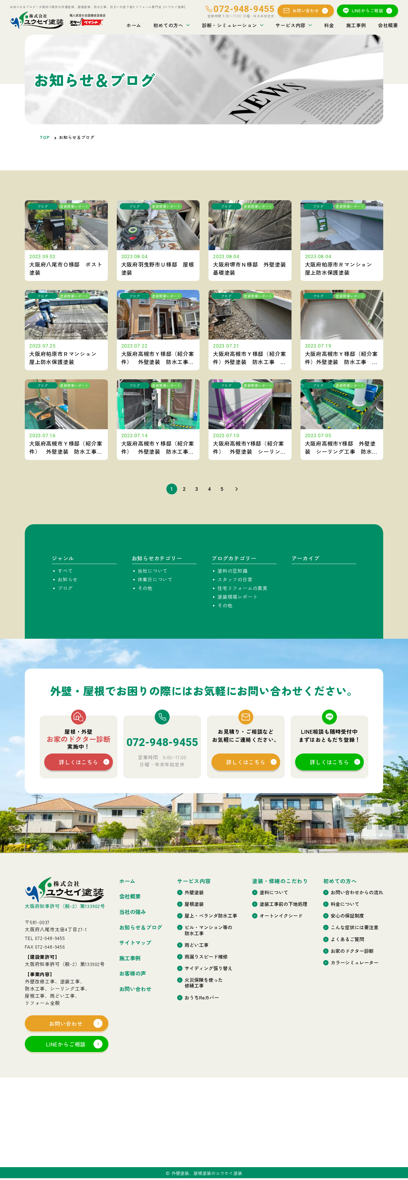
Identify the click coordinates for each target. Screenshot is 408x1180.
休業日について (155, 579)
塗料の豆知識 (232, 570)
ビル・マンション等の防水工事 (208, 930)
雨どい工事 (196, 945)
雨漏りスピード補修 (206, 956)
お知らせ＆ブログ (140, 927)
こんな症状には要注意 (354, 927)
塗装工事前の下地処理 (283, 904)
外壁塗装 (194, 892)
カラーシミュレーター (354, 962)
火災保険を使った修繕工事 (204, 982)
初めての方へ (168, 25)
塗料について (274, 892)
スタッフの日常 (235, 579)
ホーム (133, 25)
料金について (345, 904)
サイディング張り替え (208, 968)
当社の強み (132, 912)
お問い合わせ (305, 10)
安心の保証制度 (347, 915)
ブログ (65, 587)
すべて (65, 570)
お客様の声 (132, 973)
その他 (145, 587)
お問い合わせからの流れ (357, 892)
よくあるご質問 (347, 939)
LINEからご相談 (367, 10)
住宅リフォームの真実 (242, 587)
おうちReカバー (202, 997)
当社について (153, 570)
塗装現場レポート (237, 596)
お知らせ (68, 579)
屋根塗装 (194, 904)
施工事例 (356, 25)
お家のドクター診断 (352, 951)
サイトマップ (135, 942)
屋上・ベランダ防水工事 (211, 915)
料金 (329, 25)
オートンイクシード (281, 915)
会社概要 (388, 25)
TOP (45, 137)
